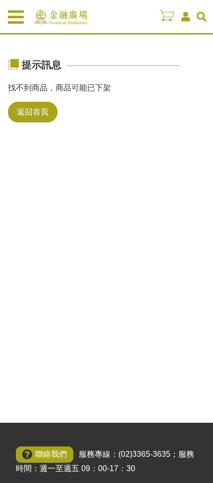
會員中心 (185, 17)
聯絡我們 (51, 454)
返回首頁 (33, 112)
